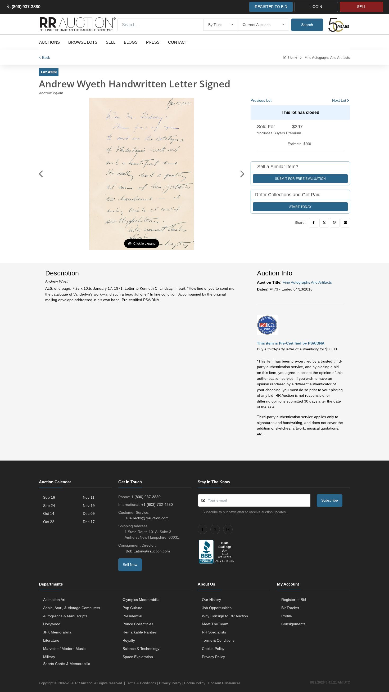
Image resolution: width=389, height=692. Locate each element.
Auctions (49, 42)
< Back (44, 58)
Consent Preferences (224, 683)
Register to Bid (293, 599)
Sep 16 (49, 497)
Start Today (300, 207)
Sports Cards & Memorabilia (66, 664)
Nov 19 (89, 505)
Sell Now (130, 564)
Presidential (132, 616)
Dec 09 (89, 513)
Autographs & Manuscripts (65, 616)
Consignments (293, 624)
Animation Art (54, 599)
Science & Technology (141, 648)
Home (292, 57)
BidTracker (290, 608)
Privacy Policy (213, 657)
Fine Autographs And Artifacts (327, 58)
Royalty (129, 640)
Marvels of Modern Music (64, 648)
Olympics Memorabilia (141, 599)
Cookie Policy (213, 648)
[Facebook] (313, 222)
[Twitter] (324, 222)
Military (49, 657)
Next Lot (339, 100)
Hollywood (51, 624)
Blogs (131, 42)
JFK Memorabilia (57, 632)
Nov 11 (88, 497)
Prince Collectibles (138, 624)
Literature (51, 640)
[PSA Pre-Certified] (267, 325)
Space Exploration (138, 657)
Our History (211, 599)
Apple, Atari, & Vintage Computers (71, 608)
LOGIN (316, 7)
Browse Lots (82, 42)
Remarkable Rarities (140, 632)
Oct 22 (48, 522)
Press (153, 42)
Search (307, 25)
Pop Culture (132, 608)
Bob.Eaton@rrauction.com (148, 551)
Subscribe (329, 500)
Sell (110, 42)
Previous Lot (261, 100)
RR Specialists (214, 632)
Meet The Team (215, 624)
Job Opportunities (217, 608)
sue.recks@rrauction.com (147, 518)
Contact (177, 42)
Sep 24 (49, 505)
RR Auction (83, 683)
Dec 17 (89, 522)
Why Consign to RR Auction (225, 616)
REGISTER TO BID (271, 7)
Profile (286, 616)
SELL (361, 7)
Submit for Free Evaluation (300, 179)
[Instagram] (335, 222)
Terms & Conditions (218, 640)
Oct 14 (48, 513)
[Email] (345, 222)
